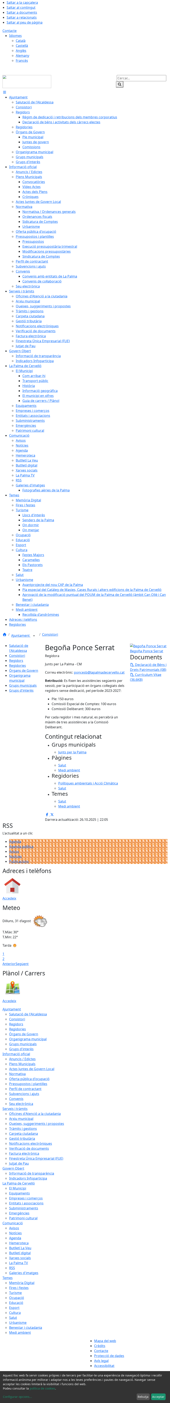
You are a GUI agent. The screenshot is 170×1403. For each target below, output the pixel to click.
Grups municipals (23, 685)
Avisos (14, 851)
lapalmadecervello (104, 672)
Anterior (9, 964)
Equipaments (19, 1193)
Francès (22, 60)
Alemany (22, 55)
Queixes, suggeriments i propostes (36, 1123)
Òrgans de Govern (23, 670)
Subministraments (23, 1208)
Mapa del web (105, 1341)
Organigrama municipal (28, 1039)
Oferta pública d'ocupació (29, 1079)
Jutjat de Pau (19, 1163)
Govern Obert (13, 1168)
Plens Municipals (22, 1064)
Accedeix (9, 898)
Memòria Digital (21, 1283)
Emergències (19, 1213)
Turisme (15, 1292)
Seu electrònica (21, 1103)
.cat (122, 672)
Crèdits (99, 1346)
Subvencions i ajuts (24, 1093)
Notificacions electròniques (30, 1143)
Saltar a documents (22, 12)
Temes (7, 1278)
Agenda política (21, 846)
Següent (22, 964)
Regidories (17, 665)
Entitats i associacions (26, 1203)
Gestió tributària (22, 1138)
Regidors (16, 660)
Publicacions (19, 861)
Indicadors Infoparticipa (28, 1178)
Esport (14, 1307)
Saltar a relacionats (22, 17)
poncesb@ (82, 672)
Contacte (9, 30)
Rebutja (143, 1397)
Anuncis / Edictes (22, 1059)
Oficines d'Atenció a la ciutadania (35, 1113)
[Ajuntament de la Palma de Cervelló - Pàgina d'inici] (26, 81)
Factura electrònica (24, 1153)
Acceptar (158, 1397)
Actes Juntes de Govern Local (31, 1069)
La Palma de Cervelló (18, 1183)
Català (21, 40)
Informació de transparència (31, 1173)
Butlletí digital (20, 1253)
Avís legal (101, 1360)
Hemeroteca (19, 1243)
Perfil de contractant (25, 1089)
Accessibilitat (104, 1365)
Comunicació (12, 1223)
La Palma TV (18, 1263)
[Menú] (4, 92)
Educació (16, 1302)
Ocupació (16, 1297)
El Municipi (17, 1188)
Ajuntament (20, 635)
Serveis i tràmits (15, 1108)
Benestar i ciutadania (25, 1327)
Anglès (21, 50)
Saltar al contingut (21, 7)
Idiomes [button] (15, 35)
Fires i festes (19, 1287)
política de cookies (42, 1388)
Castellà (22, 45)
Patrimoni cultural (23, 1218)
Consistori (50, 634)
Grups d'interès (21, 690)
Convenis (16, 1098)
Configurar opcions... (17, 1397)
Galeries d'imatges (23, 1273)
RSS (12, 1268)
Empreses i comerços (26, 1198)
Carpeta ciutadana (23, 1133)
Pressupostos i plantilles (28, 1084)
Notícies (15, 856)
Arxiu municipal (21, 1118)
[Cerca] (119, 84)
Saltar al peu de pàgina (24, 22)
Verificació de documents (29, 1148)
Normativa (17, 1074)
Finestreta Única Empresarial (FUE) (36, 1158)
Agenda (15, 841)
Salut (13, 1317)
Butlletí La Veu (20, 1248)
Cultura (15, 1312)
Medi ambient (20, 1332)
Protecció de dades (109, 1355)
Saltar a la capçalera (22, 2)
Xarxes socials (20, 1258)
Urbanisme (18, 1322)
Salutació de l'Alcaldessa (28, 1014)
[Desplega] (34, 636)
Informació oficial (16, 1054)
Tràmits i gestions (23, 1128)
